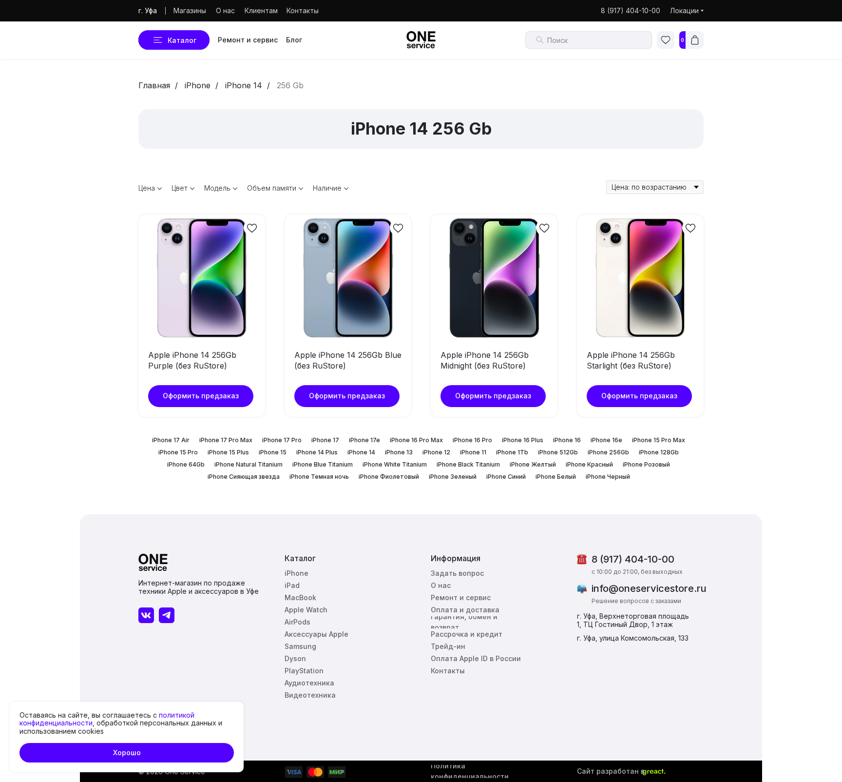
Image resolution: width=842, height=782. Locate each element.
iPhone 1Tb (512, 452)
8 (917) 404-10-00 (633, 559)
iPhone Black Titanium (468, 464)
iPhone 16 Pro (472, 440)
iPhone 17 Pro (282, 440)
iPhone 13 (399, 452)
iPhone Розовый (646, 464)
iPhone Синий (506, 476)
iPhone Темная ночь (319, 476)
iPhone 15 (273, 452)
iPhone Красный (589, 464)
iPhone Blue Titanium (322, 464)
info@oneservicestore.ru (649, 588)
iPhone (197, 85)
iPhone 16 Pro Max (416, 440)
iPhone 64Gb (186, 464)
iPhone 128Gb (659, 452)
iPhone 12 (436, 452)
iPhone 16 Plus (522, 440)
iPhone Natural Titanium (248, 464)
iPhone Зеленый (453, 476)
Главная (154, 85)
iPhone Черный (608, 476)
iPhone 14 (243, 85)
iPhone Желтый (533, 464)
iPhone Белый (556, 476)
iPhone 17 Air (171, 440)
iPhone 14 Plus (317, 452)
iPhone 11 (473, 452)
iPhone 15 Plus (228, 452)
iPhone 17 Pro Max (225, 440)
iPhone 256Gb (608, 452)
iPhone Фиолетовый (389, 476)
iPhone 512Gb (558, 452)
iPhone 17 (325, 440)
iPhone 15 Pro (178, 452)
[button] (459, 573)
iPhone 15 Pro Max (658, 440)
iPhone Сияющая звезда (244, 476)
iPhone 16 (567, 440)
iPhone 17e (364, 440)
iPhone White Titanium (395, 464)
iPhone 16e (606, 440)
